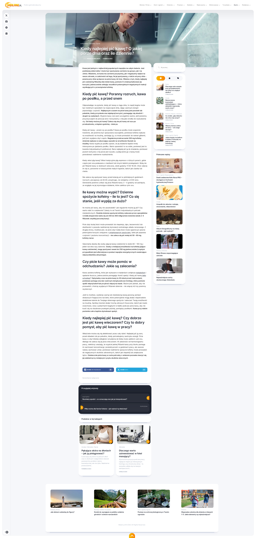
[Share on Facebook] (6, 21)
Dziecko (170, 5)
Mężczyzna (201, 5)
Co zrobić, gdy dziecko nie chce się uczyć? (173, 117)
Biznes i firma (144, 5)
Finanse (180, 5)
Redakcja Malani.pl (92, 58)
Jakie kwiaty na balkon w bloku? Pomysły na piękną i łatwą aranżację (173, 140)
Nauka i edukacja (176, 113)
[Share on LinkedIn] (6, 33)
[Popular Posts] (169, 78)
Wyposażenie (169, 175)
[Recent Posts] (160, 78)
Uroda (84, 447)
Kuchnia (85, 44)
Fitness (158, 250)
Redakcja (245, 5)
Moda (58, 509)
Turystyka (225, 5)
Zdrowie (92, 44)
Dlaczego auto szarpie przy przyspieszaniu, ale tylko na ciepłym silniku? (173, 89)
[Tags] (178, 78)
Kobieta (189, 5)
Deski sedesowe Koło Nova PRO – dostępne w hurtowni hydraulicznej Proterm (169, 179)
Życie (236, 5)
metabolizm (140, 273)
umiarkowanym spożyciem (120, 233)
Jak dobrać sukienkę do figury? (62, 512)
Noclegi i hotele (99, 509)
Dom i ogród (158, 5)
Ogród (176, 135)
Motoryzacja (213, 5)
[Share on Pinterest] (6, 27)
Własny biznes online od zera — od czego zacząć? (173, 128)
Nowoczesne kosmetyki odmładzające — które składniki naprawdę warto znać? (173, 104)
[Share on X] (6, 15)
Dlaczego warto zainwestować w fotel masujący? (130, 453)
